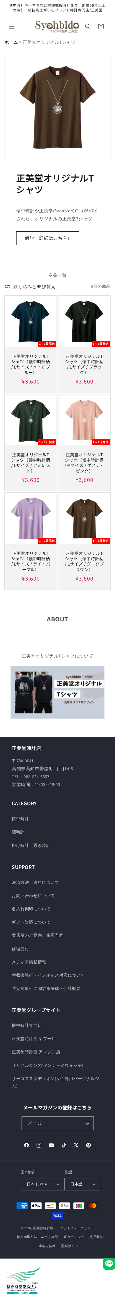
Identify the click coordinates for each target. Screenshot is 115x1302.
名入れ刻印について (31, 908)
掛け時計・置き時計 (31, 845)
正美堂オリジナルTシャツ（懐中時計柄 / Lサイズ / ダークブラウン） (84, 561)
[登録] (86, 1123)
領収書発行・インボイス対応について (48, 975)
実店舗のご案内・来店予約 (37, 935)
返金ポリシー (74, 1237)
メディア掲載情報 (29, 962)
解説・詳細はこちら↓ (47, 238)
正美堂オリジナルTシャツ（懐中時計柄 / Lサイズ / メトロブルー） (30, 364)
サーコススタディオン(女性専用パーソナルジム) (55, 1082)
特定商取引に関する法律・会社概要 (46, 988)
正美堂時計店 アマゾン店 (36, 1051)
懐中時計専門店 (27, 1025)
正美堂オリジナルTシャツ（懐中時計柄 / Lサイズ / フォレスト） (30, 462)
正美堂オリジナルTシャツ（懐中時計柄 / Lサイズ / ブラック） (84, 364)
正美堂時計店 (43, 1228)
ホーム (11, 42)
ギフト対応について (31, 922)
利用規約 (97, 1237)
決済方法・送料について (35, 882)
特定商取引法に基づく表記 (37, 1237)
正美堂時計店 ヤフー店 (34, 1038)
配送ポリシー (71, 1246)
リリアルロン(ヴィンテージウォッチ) (47, 1065)
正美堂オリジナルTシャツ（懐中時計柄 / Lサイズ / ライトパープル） (30, 561)
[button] (11, 26)
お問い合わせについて (33, 895)
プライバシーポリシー (77, 1228)
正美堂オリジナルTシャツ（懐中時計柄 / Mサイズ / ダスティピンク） (84, 462)
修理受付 (20, 948)
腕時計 (18, 832)
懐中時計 (20, 818)
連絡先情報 (47, 1246)
